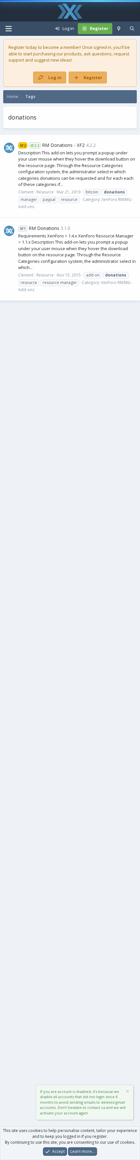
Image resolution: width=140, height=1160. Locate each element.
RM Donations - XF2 (52, 145)
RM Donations (39, 228)
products (73, 54)
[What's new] (119, 28)
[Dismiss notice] (127, 1092)
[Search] (132, 28)
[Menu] (8, 28)
